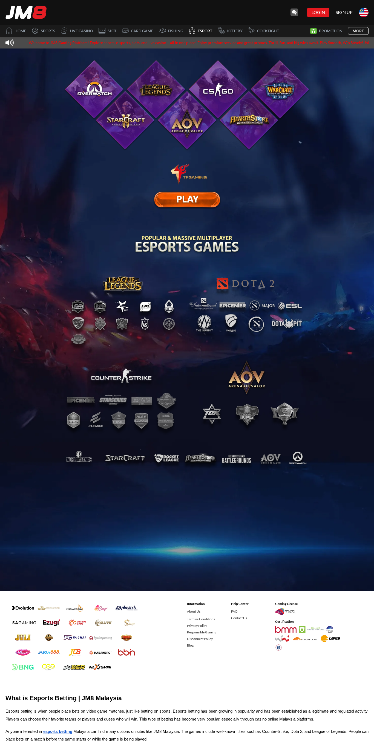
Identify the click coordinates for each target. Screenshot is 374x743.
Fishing (175, 30)
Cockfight (268, 30)
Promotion (331, 30)
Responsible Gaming (201, 632)
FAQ (234, 611)
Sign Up (344, 12)
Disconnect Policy (200, 639)
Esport (205, 30)
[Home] (26, 12)
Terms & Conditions (201, 619)
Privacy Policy (197, 626)
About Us (193, 611)
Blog (190, 645)
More (358, 30)
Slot (112, 30)
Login (318, 12)
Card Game (142, 30)
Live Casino (81, 30)
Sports (48, 30)
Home (20, 30)
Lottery (235, 30)
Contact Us (239, 618)
